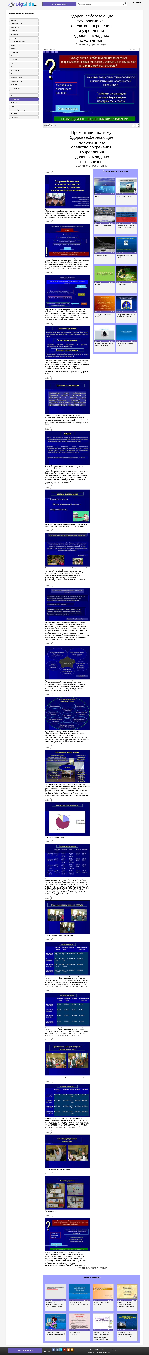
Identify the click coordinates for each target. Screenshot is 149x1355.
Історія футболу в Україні (125, 196)
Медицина (14, 59)
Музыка (13, 63)
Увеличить (134, 49)
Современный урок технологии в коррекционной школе (55, 1334)
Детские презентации (18, 41)
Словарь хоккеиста (101, 255)
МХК (12, 67)
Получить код (50, 49)
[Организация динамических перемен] (67, 933)
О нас (92, 1350)
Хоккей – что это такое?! (103, 226)
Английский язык (16, 23)
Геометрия (14, 38)
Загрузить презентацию (59, 4)
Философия (14, 102)
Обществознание (16, 77)
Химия (13, 106)
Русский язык (15, 88)
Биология (14, 31)
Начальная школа (17, 70)
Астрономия (15, 27)
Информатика (15, 45)
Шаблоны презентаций (18, 110)
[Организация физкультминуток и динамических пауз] (67, 1075)
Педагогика (14, 85)
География (14, 34)
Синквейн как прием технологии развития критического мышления (125, 1304)
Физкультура (15, 99)
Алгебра (13, 20)
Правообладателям (103, 1350)
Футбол (97, 196)
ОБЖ (12, 74)
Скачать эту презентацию (91, 44)
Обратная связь (118, 1350)
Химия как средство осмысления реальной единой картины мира (124, 1334)
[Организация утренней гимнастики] (67, 1167)
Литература (15, 52)
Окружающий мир (16, 81)
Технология (14, 92)
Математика (15, 56)
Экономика (14, 117)
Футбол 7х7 (99, 285)
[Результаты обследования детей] (67, 835)
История (13, 49)
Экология (14, 113)
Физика (13, 95)
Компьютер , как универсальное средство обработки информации (54, 1304)
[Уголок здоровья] (67, 1209)
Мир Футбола (121, 285)
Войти (138, 2)
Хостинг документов (103, 1353)
